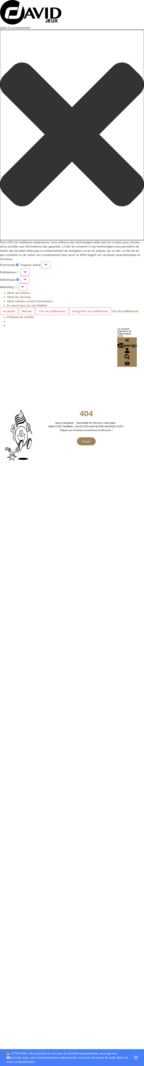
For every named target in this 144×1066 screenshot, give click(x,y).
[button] (72, 135)
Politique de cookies (20, 317)
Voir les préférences (52, 311)
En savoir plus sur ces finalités (27, 305)
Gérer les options (18, 293)
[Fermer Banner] (8, 1057)
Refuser (27, 311)
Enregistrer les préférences (90, 311)
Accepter (9, 311)
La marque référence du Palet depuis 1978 (124, 332)
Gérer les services (19, 297)
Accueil (86, 441)
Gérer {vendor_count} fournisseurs (30, 301)
